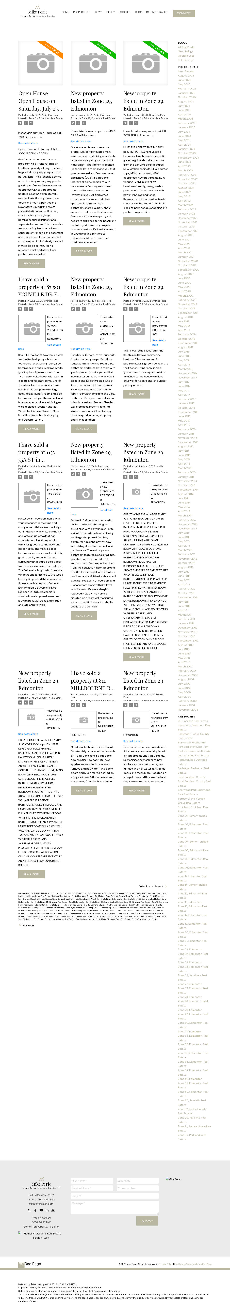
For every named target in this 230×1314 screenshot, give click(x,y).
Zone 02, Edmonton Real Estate (147, 899)
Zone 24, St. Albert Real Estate (51, 910)
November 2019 (187, 304)
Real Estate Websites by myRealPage (193, 1264)
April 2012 (184, 584)
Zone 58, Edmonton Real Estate (125, 916)
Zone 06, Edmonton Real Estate (109, 902)
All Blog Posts (186, 47)
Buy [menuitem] (97, 12)
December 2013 (187, 524)
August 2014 (186, 494)
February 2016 (187, 429)
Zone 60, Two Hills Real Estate (31, 919)
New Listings (185, 51)
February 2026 (187, 88)
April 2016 (184, 425)
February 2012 (186, 589)
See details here (28, 143)
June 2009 (184, 688)
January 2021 (186, 256)
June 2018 (184, 356)
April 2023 (184, 166)
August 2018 (185, 347)
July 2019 (183, 321)
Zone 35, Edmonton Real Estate (115, 913)
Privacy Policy (166, 1264)
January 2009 (186, 705)
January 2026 (186, 93)
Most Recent (186, 71)
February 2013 (186, 554)
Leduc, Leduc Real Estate (40, 896)
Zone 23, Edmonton (147, 908)
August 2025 (186, 101)
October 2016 (186, 407)
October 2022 (187, 183)
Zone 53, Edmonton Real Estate (142, 913)
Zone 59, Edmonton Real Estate (153, 916)
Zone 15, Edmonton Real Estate (69, 905)
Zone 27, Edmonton (73, 910)
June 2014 (184, 502)
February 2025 (187, 123)
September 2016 (188, 412)
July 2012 (183, 571)
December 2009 (188, 675)
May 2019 (184, 326)
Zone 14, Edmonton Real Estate (42, 905)
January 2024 (186, 149)
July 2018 (183, 351)
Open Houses (186, 55)
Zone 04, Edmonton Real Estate (54, 902)
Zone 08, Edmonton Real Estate (137, 902)
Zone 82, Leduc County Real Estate (60, 919)
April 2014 (184, 511)
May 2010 (184, 658)
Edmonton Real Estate (125, 893)
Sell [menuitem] (109, 12)
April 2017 (184, 394)
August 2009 (186, 679)
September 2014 (188, 489)
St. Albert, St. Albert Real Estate (93, 899)
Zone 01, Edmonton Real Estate (120, 899)
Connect (184, 13)
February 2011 (186, 619)
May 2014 (184, 507)
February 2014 (187, 520)
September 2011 (188, 597)
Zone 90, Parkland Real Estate (88, 919)
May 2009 (184, 692)
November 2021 (187, 222)
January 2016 (186, 433)
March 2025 (185, 118)
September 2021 (188, 231)
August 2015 (185, 446)
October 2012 (186, 563)
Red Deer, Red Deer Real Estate (64, 896)
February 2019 (187, 334)
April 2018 (184, 364)
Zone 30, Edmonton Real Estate (70, 913)
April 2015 (184, 464)
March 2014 (185, 515)
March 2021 (185, 252)
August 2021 (185, 235)
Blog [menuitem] (138, 12)
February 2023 (187, 175)
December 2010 (188, 627)
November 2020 (188, 261)
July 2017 (183, 382)
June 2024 (184, 136)
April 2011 (183, 610)
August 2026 (186, 75)
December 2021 (187, 218)
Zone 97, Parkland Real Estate (144, 919)
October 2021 (186, 226)
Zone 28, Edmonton (118, 910)
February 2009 (187, 701)
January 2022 (186, 213)
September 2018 (188, 343)
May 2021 (184, 244)
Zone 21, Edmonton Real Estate (79, 908)
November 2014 (187, 481)
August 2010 (186, 645)
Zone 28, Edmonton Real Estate (141, 910)
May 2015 (184, 459)
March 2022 (185, 205)
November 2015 (187, 438)
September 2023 (188, 157)
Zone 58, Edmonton (102, 916)
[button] (184, 13)
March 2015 (185, 468)
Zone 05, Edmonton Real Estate (82, 902)
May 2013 (184, 541)
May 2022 (184, 196)
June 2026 (184, 80)
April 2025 (184, 114)
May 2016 (184, 420)
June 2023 (184, 162)
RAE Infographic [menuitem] (157, 12)
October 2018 (186, 339)
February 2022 (187, 209)
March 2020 (185, 295)
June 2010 (184, 653)
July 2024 (184, 131)
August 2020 (186, 274)
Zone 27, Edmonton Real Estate (95, 910)
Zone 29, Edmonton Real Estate (46, 118)
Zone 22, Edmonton (101, 908)
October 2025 (187, 97)
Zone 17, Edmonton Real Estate (142, 905)
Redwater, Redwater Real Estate (91, 896)
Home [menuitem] (65, 12)
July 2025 (184, 106)
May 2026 (184, 84)
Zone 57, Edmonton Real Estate (79, 916)
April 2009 (184, 696)
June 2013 (184, 537)
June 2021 (184, 239)
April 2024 (184, 144)
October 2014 (186, 485)
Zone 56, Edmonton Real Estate (51, 916)
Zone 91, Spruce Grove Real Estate (116, 919)
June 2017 (184, 386)
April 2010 (184, 662)
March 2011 (184, 615)
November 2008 (188, 709)
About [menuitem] (124, 12)
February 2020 (187, 300)
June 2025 (184, 110)
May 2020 (184, 287)
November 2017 (187, 377)
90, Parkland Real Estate (41, 893)
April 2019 (184, 330)
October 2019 (186, 308)
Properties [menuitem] (80, 12)
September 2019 (188, 313)
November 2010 (187, 632)
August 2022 (186, 188)
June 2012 (184, 576)
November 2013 (187, 528)
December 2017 (187, 373)
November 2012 (187, 558)
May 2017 (184, 390)
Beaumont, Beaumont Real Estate (67, 893)
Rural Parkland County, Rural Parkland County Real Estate (130, 896)
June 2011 (184, 606)
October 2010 (186, 636)
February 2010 (187, 671)
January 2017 (186, 403)
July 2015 (183, 451)
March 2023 (185, 170)
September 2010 (188, 640)
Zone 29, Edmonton (190, 1010)
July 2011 (183, 602)
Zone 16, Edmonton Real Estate (114, 905)
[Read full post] (40, 65)
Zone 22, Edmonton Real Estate (124, 908)
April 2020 (184, 291)
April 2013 (184, 545)
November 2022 (188, 179)
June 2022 (184, 192)
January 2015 (186, 477)
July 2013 (183, 532)
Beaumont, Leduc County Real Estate (99, 893)
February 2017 (187, 399)
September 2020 (188, 269)
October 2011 (186, 593)
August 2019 (185, 317)
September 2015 (188, 442)
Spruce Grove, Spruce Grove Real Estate (62, 899)
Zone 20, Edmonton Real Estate (51, 908)
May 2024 (184, 140)
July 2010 (184, 649)
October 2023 (187, 153)
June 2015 (184, 455)
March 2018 (185, 369)
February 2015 (187, 472)
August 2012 (185, 567)
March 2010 (185, 666)
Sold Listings (185, 60)
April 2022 (184, 201)
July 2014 (184, 498)
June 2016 (184, 416)
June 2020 (184, 282)
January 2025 (186, 127)
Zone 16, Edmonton (92, 905)
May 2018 (184, 360)
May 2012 (184, 580)
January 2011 (186, 623)
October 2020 (187, 265)
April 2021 (184, 248)
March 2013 (185, 550)
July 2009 (184, 683)
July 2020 (184, 278)
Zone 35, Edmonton (92, 913)
